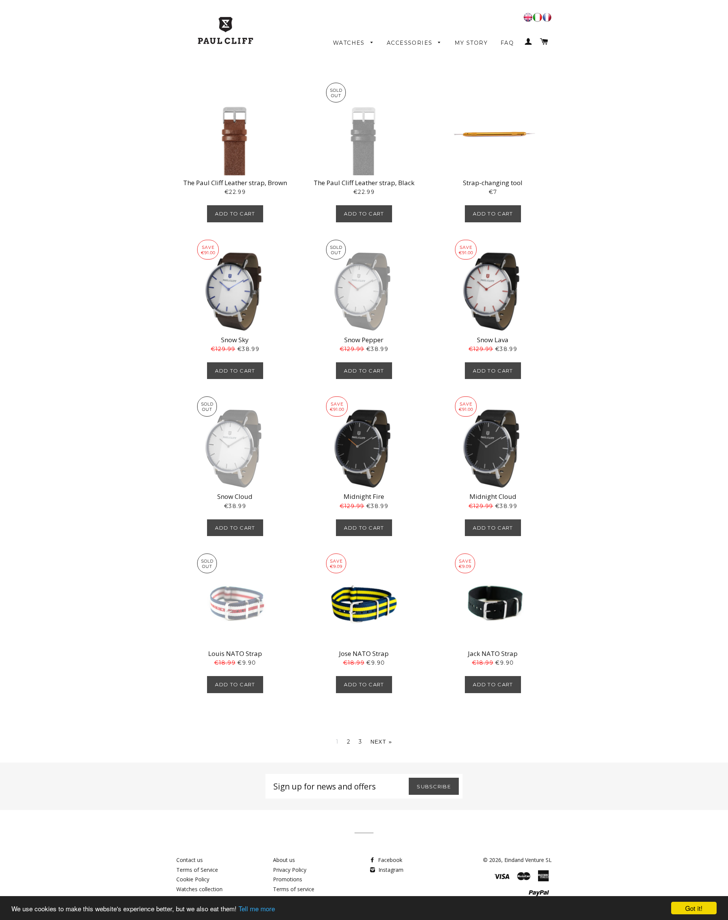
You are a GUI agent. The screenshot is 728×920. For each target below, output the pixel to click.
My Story (471, 42)
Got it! (694, 908)
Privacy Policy (289, 869)
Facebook (389, 859)
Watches (350, 42)
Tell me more (256, 908)
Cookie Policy (192, 879)
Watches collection (199, 889)
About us (284, 859)
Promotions (287, 879)
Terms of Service (197, 869)
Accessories (411, 42)
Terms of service (293, 889)
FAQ (507, 42)
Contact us (189, 859)
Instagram (390, 869)
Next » (381, 742)
